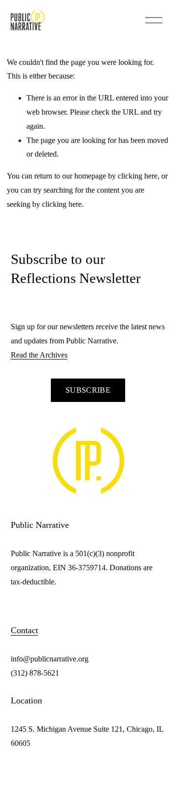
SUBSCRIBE (88, 390)
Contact (24, 630)
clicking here (137, 176)
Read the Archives (39, 355)
